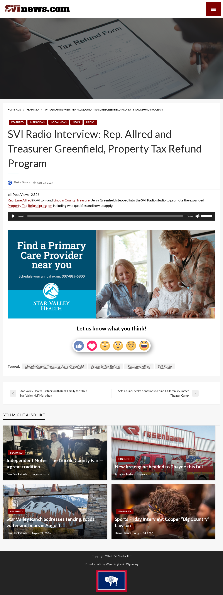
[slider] (207, 216)
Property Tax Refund (105, 366)
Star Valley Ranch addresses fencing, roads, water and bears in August (51, 522)
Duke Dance (22, 182)
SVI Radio (165, 366)
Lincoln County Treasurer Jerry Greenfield (54, 366)
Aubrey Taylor (125, 474)
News (76, 122)
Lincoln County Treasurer (72, 200)
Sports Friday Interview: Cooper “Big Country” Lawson (162, 522)
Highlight (125, 459)
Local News (59, 122)
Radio (90, 122)
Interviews (37, 122)
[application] (111, 216)
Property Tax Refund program (30, 205)
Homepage (14, 109)
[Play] (13, 216)
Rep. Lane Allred (20, 200)
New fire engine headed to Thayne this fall (159, 466)
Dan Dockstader (18, 474)
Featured (33, 109)
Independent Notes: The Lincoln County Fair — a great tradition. (55, 463)
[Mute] (197, 216)
